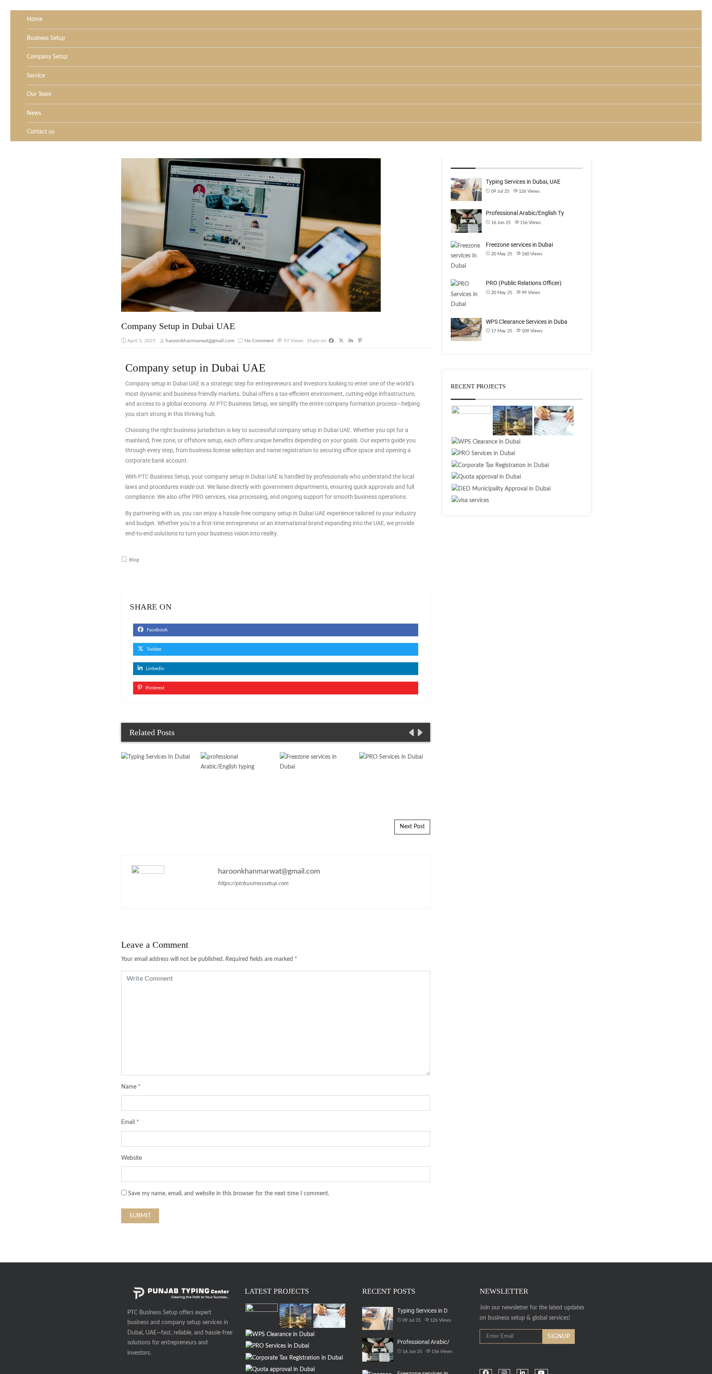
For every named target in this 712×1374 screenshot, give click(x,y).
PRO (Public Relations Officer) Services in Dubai (395, 776)
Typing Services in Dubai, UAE (156, 776)
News (34, 113)
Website (131, 1158)
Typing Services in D (422, 1310)
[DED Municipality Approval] (501, 489)
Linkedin (154, 668)
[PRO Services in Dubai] (483, 454)
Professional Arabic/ (423, 1342)
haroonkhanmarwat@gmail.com (200, 340)
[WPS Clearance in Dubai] (486, 442)
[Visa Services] (470, 500)
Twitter (153, 649)
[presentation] (411, 733)
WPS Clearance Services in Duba (526, 321)
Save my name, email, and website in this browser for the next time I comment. (228, 1193)
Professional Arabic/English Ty (525, 213)
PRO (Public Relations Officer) (524, 283)
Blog (134, 559)
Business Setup (46, 38)
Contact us (40, 132)
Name (128, 1087)
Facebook (156, 629)
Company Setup (47, 57)
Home (34, 19)
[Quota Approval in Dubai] (486, 477)
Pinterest (154, 687)
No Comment (259, 340)
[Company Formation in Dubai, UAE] (471, 420)
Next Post (412, 827)
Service (36, 76)
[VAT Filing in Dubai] (554, 420)
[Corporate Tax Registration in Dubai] (500, 465)
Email (128, 1122)
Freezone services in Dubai (315, 776)
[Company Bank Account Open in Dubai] (512, 420)
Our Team (39, 94)
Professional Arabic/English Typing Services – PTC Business (235, 776)
